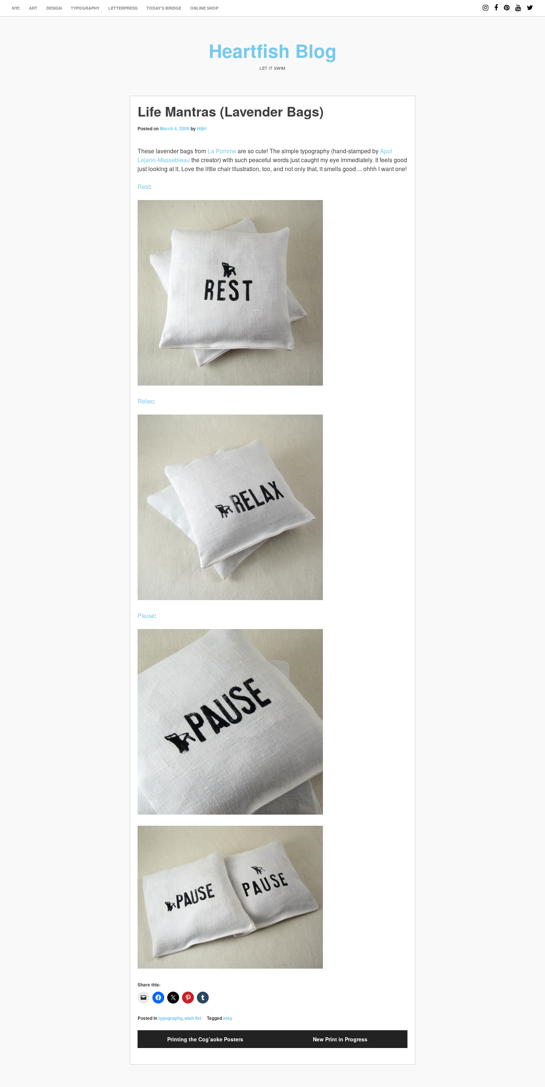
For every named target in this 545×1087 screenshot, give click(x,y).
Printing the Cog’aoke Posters (205, 1039)
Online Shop (204, 8)
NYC (16, 8)
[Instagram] (485, 4)
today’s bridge (163, 8)
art (33, 8)
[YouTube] (518, 4)
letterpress (123, 8)
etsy (227, 1018)
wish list (192, 1018)
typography (85, 8)
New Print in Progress (340, 1039)
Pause (146, 615)
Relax (145, 401)
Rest (144, 186)
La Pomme (222, 151)
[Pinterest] (507, 4)
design (54, 8)
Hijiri (202, 128)
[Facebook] (496, 4)
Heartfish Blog (273, 50)
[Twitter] (530, 4)
